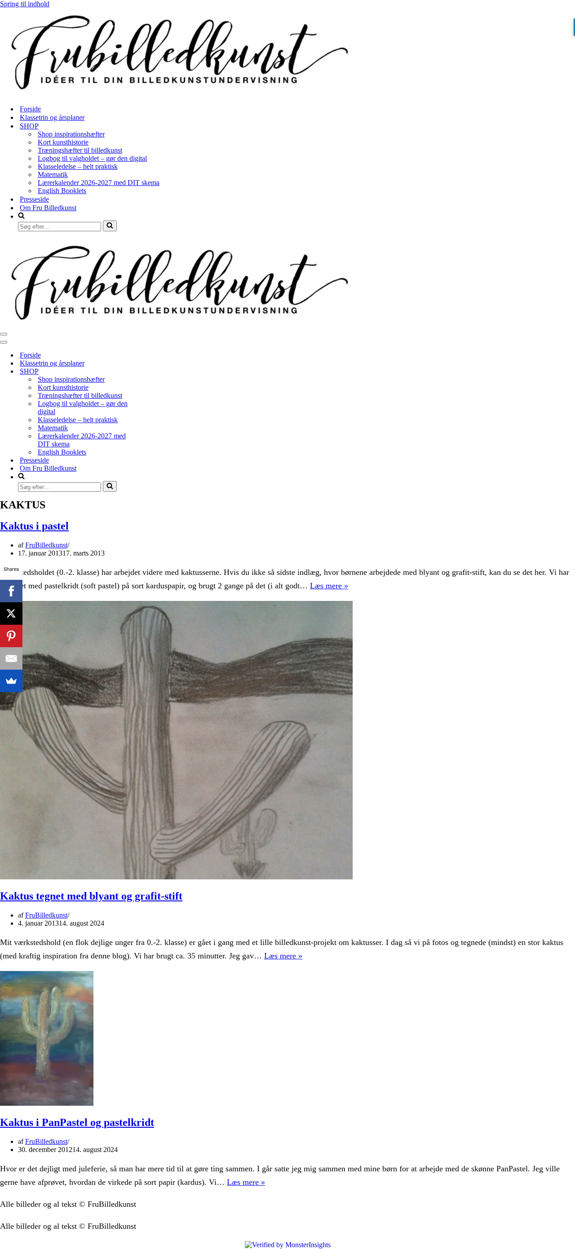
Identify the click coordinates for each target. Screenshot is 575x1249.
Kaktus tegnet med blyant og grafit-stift (91, 896)
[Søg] (110, 226)
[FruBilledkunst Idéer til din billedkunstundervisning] (179, 93)
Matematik (53, 174)
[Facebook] (11, 591)
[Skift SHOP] (157, 371)
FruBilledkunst (46, 545)
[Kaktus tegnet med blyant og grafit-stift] (176, 877)
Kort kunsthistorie (63, 142)
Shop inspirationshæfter (71, 134)
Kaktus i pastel (34, 526)
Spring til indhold (24, 4)
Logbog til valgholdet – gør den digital (92, 158)
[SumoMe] (11, 681)
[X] (11, 613)
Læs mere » (329, 585)
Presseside (34, 199)
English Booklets (62, 190)
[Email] (11, 658)
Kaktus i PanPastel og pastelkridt (77, 1122)
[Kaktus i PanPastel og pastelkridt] (46, 1103)
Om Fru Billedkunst (48, 208)
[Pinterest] (11, 636)
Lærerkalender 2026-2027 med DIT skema (98, 182)
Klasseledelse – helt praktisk (78, 166)
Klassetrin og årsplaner (52, 117)
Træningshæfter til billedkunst (80, 150)
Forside (30, 109)
